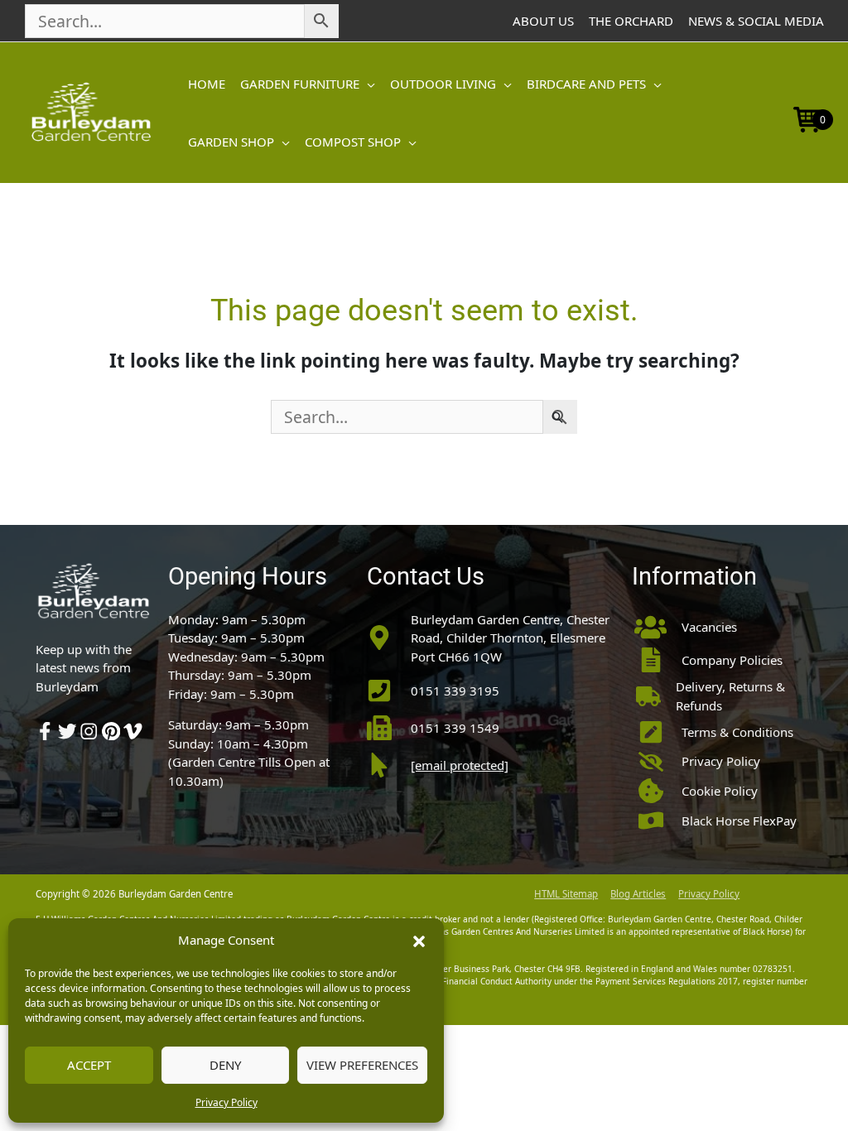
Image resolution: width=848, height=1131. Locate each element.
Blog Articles (638, 894)
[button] (419, 939)
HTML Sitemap (566, 894)
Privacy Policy (226, 1102)
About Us (543, 20)
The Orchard (631, 20)
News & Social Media (756, 20)
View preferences (362, 1064)
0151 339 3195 (455, 690)
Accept (89, 1064)
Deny (225, 1064)
